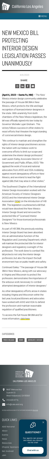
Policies (35, 410)
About (5, 431)
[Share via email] (33, 86)
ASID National (8, 426)
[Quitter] (43, 422)
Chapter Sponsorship (12, 447)
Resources (7, 443)
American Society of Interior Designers (6, 6)
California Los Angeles (27, 6)
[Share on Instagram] (17, 86)
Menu (44, 16)
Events (5, 435)
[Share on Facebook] (28, 86)
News (4, 439)
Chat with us (33, 450)
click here (25, 318)
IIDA (17, 201)
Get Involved (8, 451)
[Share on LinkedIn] (22, 86)
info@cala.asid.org (14, 404)
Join (4, 455)
